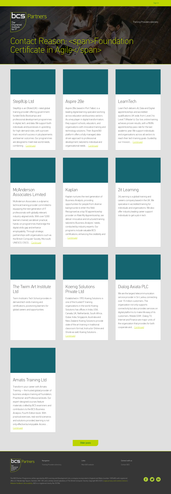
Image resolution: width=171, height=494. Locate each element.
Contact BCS (125, 465)
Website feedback (16, 483)
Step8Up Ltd (23, 102)
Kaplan (71, 190)
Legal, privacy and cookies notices (115, 481)
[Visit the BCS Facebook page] (146, 480)
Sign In (156, 3)
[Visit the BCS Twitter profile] (152, 480)
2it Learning (128, 190)
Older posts (85, 443)
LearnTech (127, 102)
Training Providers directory (145, 22)
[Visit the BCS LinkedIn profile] (158, 480)
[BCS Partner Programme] (28, 22)
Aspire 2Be (74, 102)
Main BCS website (87, 465)
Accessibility (28, 483)
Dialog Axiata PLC (133, 287)
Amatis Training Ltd (29, 380)
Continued (30, 146)
